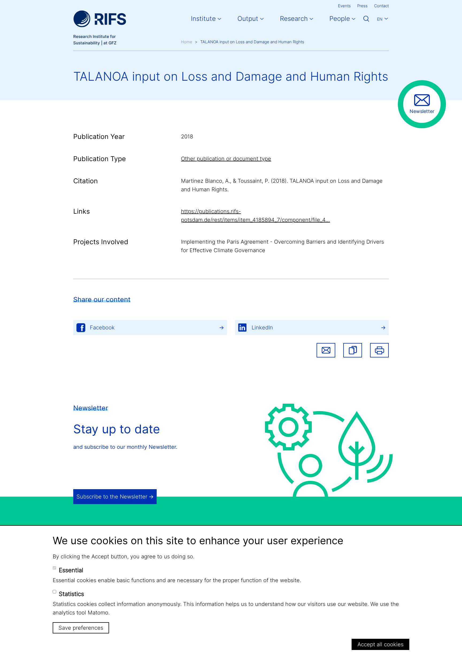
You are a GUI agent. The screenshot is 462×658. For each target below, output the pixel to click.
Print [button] (379, 350)
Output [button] (247, 18)
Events (344, 5)
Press (362, 5)
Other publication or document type (226, 158)
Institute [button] (203, 18)
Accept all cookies (380, 644)
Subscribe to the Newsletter (111, 496)
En (379, 19)
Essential (71, 570)
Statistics (71, 594)
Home (186, 41)
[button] (352, 350)
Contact (381, 5)
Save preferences (81, 628)
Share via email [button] (326, 350)
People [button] (339, 18)
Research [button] (294, 18)
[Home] (99, 19)
